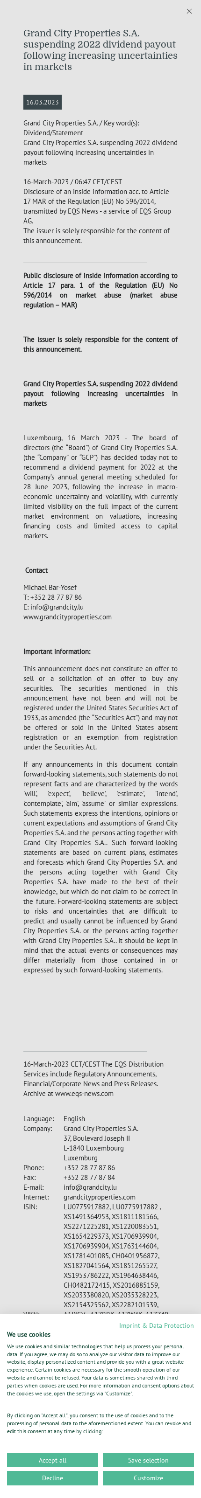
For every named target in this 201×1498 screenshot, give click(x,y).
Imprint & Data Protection (156, 1325)
